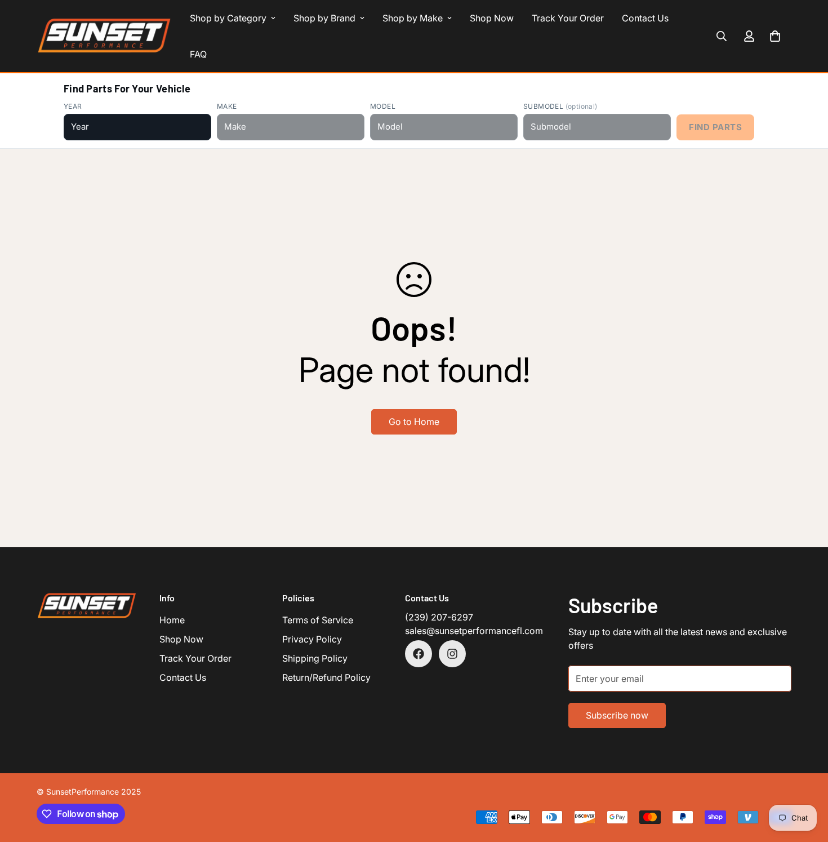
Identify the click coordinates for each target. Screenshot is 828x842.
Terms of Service (317, 620)
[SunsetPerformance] (104, 36)
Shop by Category (228, 18)
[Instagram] (452, 653)
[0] (775, 36)
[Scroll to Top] (806, 781)
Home (172, 620)
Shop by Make (412, 18)
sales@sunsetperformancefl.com (474, 630)
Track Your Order (568, 18)
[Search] (721, 36)
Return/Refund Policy (326, 677)
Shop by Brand (324, 18)
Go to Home (414, 421)
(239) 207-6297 (439, 617)
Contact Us (645, 18)
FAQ (198, 54)
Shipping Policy (315, 658)
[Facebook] (418, 653)
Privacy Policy (312, 639)
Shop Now (492, 18)
